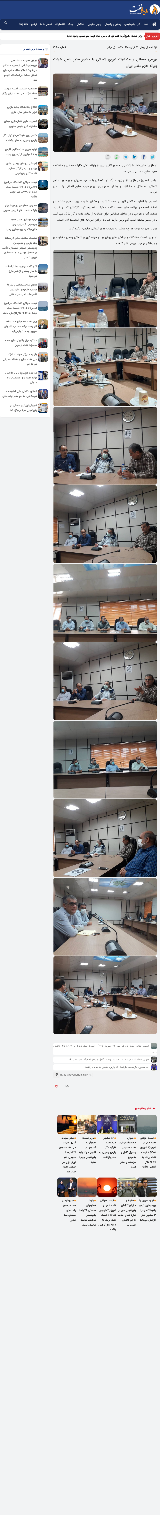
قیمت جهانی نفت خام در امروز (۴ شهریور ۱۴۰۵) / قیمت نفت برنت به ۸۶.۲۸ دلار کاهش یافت (148, 1152)
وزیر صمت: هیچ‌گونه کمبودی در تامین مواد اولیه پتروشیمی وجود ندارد (87, 1150)
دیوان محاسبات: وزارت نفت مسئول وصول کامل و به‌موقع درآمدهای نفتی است (107, 1060)
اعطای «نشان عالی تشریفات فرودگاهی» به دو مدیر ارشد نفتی (19, 393)
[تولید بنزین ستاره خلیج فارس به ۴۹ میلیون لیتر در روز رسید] (43, 152)
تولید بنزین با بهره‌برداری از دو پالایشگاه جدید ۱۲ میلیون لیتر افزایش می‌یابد (147, 1210)
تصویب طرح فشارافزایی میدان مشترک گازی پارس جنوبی (20, 123)
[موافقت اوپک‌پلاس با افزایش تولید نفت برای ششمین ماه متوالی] (43, 375)
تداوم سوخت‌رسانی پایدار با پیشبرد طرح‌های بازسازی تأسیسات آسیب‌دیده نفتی (22, 289)
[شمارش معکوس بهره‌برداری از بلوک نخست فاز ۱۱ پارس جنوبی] (43, 208)
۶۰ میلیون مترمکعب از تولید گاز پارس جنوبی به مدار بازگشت (20, 138)
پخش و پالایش (112, 24)
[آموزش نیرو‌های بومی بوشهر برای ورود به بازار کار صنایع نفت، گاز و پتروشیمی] (43, 166)
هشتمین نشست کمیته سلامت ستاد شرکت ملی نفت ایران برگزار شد (19, 94)
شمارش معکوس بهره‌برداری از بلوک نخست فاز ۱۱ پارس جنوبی (20, 208)
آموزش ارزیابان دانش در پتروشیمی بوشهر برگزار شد (23, 407)
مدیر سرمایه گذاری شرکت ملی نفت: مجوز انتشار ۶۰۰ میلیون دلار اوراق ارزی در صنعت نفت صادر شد (89, 36)
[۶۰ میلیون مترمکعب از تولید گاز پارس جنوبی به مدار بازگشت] (43, 138)
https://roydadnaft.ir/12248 (72, 1075)
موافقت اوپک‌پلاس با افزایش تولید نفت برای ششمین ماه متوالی (21, 378)
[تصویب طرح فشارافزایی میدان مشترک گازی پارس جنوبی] (43, 124)
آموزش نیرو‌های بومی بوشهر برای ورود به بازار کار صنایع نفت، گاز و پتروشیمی (21, 169)
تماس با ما (46, 24)
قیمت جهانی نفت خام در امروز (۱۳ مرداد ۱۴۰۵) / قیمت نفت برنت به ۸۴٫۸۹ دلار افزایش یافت (20, 189)
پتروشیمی (129, 24)
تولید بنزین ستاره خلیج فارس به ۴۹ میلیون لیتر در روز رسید (21, 152)
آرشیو (34, 24)
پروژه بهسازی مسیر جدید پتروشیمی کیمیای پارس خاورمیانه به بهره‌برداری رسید (21, 224)
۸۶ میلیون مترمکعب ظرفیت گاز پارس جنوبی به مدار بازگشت (117, 1067)
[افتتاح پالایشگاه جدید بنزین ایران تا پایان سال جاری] (43, 110)
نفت (146, 24)
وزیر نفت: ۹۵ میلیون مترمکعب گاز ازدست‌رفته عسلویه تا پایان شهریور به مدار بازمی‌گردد (20, 327)
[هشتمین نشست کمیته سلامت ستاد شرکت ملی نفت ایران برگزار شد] (43, 91)
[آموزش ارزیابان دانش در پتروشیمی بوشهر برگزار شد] (43, 408)
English (23, 24)
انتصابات (60, 24)
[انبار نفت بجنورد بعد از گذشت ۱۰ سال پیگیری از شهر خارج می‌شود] (43, 269)
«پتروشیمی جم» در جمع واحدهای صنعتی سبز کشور (69, 1210)
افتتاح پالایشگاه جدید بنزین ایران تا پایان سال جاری (22, 109)
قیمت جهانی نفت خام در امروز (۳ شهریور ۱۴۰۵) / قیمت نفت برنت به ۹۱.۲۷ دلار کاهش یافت (107, 1215)
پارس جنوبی (94, 24)
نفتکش (80, 24)
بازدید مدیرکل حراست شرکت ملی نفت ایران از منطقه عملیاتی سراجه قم (20, 359)
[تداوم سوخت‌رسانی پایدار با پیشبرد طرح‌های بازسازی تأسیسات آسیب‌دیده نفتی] (43, 287)
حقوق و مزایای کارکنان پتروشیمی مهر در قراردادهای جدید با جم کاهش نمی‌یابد (127, 1213)
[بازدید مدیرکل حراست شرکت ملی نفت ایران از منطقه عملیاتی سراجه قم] (43, 357)
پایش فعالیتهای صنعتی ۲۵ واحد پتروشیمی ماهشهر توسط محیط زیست (87, 1213)
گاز (139, 24)
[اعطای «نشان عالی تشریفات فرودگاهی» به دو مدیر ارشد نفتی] (43, 394)
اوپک (70, 24)
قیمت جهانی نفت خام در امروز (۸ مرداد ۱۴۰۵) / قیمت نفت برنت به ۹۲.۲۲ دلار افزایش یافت (20, 308)
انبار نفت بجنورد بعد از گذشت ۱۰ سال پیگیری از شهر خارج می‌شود (21, 271)
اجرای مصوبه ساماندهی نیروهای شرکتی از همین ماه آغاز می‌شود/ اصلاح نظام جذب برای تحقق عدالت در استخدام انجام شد (20, 70)
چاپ (109, 47)
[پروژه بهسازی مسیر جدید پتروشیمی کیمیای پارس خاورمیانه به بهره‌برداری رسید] (43, 222)
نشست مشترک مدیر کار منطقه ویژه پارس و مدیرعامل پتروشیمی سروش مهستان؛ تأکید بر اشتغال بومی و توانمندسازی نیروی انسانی (19, 248)
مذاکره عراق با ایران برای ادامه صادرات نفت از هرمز (21, 342)
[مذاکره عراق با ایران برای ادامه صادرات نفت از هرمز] (43, 343)
